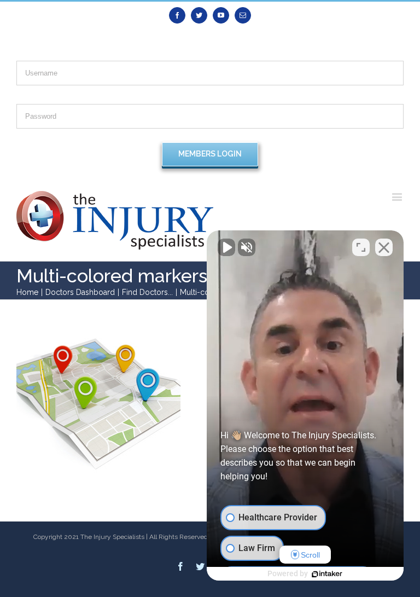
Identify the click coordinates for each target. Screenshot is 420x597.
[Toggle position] (361, 247)
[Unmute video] (226, 247)
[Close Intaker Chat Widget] (384, 247)
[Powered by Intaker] (327, 574)
